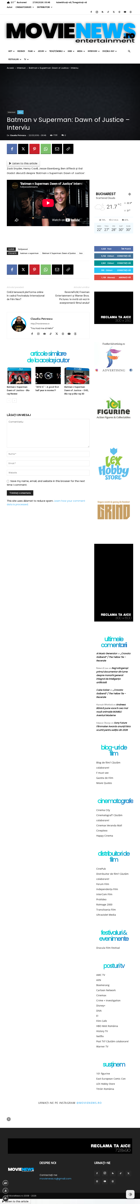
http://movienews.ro (40, 323)
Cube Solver (102, 690)
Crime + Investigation (108, 1000)
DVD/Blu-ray (108, 51)
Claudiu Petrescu (18, 135)
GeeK (70, 51)
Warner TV (102, 1046)
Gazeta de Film (104, 777)
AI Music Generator (106, 653)
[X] (113, 12)
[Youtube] (125, 12)
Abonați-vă (125, 277)
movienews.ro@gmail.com (55, 1178)
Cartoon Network (106, 990)
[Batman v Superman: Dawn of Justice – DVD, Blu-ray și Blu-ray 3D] (76, 375)
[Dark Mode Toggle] (130, 1194)
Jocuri (41, 51)
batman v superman (29, 253)
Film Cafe (101, 1021)
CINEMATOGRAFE (23, 7)
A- (5, 1198)
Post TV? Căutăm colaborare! (112, 1041)
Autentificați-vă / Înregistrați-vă (71, 2)
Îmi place (126, 248)
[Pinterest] (34, 149)
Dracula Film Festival (108, 947)
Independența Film (107, 889)
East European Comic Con (111, 1078)
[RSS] (102, 12)
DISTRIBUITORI (43, 7)
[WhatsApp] (46, 149)
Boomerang (102, 985)
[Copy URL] (68, 149)
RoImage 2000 (104, 904)
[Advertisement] (48, 236)
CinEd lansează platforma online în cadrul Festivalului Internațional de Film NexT (25, 296)
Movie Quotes (104, 783)
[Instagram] (96, 12)
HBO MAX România (107, 1026)
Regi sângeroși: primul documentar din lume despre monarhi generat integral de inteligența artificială (112, 675)
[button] (129, 51)
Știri (20, 112)
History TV (102, 1031)
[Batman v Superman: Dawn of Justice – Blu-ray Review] (19, 375)
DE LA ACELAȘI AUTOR (48, 360)
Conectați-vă (124, 256)
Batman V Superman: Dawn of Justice (59, 253)
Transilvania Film (106, 909)
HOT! (10, 51)
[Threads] (130, 12)
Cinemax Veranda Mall (109, 825)
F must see (102, 772)
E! (97, 1015)
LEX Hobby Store (105, 1083)
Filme (30, 51)
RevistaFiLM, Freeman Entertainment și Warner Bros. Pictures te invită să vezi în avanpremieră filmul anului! (72, 297)
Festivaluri (13, 59)
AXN (98, 980)
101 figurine (103, 1073)
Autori (9, 7)
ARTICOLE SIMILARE (48, 354)
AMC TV (100, 974)
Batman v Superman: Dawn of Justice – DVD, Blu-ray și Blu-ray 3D (76, 390)
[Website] (119, 12)
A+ (5, 1183)
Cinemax (101, 995)
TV (25, 59)
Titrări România (105, 1089)
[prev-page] (9, 400)
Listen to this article (24, 163)
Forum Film (102, 884)
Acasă (10, 67)
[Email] (57, 149)
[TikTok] (108, 12)
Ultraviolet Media (106, 914)
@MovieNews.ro (89, 1102)
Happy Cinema (104, 835)
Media (79, 51)
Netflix (100, 1036)
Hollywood (23, 249)
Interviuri (92, 51)
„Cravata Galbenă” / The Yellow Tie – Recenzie (113, 657)
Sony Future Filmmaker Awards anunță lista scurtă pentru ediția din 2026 (113, 726)
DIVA (99, 1010)
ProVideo (101, 899)
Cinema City (103, 810)
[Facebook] (91, 12)
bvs (80, 253)
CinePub (101, 868)
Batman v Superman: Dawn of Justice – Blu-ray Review (18, 390)
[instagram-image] (9, 1119)
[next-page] (14, 400)
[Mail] (45, 334)
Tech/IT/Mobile (55, 51)
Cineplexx (101, 830)
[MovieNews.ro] (70, 30)
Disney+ (100, 1005)
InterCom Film (104, 894)
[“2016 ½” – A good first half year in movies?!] (48, 375)
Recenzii (21, 51)
